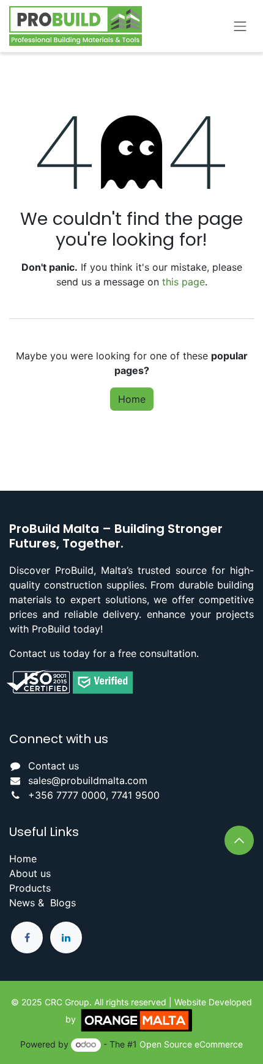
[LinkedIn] (66, 937)
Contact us (53, 766)
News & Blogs (42, 903)
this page (183, 282)
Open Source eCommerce (191, 1044)
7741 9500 (135, 795)
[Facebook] (27, 937)
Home (132, 399)
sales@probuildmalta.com (87, 780)
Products (30, 888)
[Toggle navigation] (240, 26)
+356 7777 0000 (67, 795)
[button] (239, 840)
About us (30, 873)
